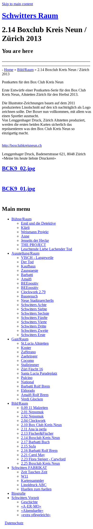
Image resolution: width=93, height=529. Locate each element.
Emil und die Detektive (38, 223)
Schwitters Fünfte (34, 318)
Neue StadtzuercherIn (37, 300)
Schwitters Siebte (34, 309)
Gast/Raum (19, 339)
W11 (24, 476)
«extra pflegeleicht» (36, 515)
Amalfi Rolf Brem (34, 395)
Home (8, 70)
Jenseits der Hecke (35, 240)
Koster (26, 348)
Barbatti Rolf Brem (35, 386)
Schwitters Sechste (35, 313)
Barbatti (27, 275)
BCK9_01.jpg (18, 189)
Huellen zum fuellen (36, 489)
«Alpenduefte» (32, 511)
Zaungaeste (29, 270)
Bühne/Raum (21, 219)
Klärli (25, 228)
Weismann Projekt (34, 232)
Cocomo (27, 360)
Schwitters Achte (33, 305)
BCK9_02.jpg (18, 168)
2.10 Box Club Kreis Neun (41, 425)
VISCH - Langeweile (37, 258)
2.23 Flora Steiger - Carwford (43, 459)
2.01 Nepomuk (32, 412)
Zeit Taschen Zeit (34, 472)
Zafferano (28, 352)
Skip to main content (17, 4)
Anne (25, 236)
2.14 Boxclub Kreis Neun (40, 438)
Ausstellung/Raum (25, 253)
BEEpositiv (29, 283)
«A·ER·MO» (31, 506)
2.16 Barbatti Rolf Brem (39, 450)
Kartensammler (32, 481)
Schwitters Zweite (34, 330)
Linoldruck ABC (33, 485)
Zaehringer (29, 356)
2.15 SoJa (28, 446)
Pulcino (26, 378)
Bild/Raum (25, 70)
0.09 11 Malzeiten (34, 408)
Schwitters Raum (30, 15)
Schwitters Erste (33, 335)
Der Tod (27, 262)
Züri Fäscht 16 (32, 369)
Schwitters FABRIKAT (29, 468)
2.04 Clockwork (33, 420)
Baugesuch (29, 296)
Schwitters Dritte (33, 326)
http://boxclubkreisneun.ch (22, 145)
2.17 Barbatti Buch (35, 442)
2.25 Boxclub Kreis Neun (40, 463)
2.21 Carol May (33, 455)
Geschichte (29, 502)
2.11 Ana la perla (33, 429)
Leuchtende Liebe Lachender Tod (46, 249)
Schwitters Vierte (34, 322)
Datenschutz (14, 523)
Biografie (18, 493)
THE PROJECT (33, 245)
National (27, 382)
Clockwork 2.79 (33, 292)
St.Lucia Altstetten (35, 343)
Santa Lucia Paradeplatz (39, 373)
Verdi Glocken (32, 399)
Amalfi (26, 279)
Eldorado (28, 390)
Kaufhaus (28, 266)
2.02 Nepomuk (32, 416)
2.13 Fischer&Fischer (37, 433)
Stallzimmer (30, 365)
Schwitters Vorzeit (25, 498)
